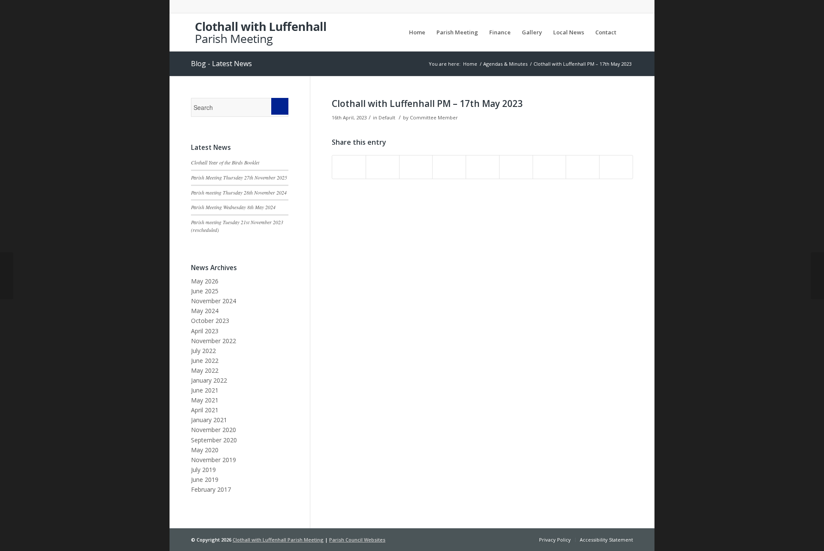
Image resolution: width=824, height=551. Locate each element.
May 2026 (204, 281)
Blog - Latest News (221, 63)
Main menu (390, 32)
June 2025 (204, 291)
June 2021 (204, 390)
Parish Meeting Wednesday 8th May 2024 (233, 207)
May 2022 (204, 370)
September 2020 (214, 440)
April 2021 (204, 410)
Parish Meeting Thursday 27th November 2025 (239, 177)
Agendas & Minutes (505, 64)
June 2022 (204, 360)
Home (470, 64)
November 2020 (213, 430)
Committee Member (434, 117)
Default (387, 117)
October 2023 (210, 321)
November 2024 (213, 301)
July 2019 (203, 470)
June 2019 (204, 479)
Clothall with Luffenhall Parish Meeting (278, 539)
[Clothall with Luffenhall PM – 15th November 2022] (6, 275)
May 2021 (204, 400)
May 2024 (204, 311)
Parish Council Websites (357, 539)
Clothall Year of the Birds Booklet (225, 162)
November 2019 (213, 460)
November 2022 (213, 341)
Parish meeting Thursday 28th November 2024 (239, 192)
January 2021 (209, 420)
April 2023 (204, 331)
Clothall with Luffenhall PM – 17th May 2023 (427, 103)
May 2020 (204, 450)
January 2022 (209, 380)
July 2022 (203, 351)
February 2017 (211, 489)
